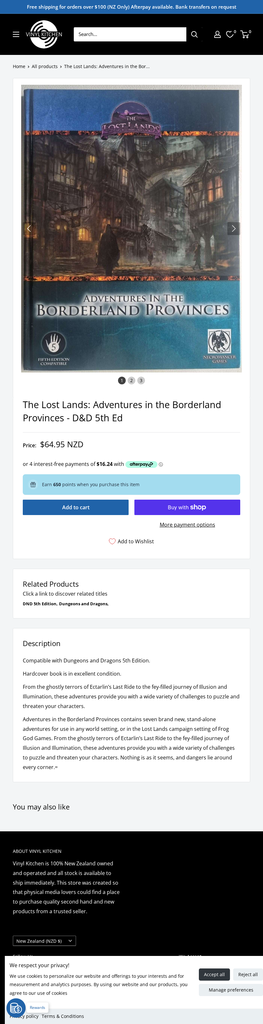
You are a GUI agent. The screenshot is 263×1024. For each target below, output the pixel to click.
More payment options (187, 524)
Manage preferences (231, 990)
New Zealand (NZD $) (39, 941)
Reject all (248, 974)
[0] (245, 34)
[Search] (194, 34)
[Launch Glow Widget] (16, 1008)
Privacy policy (24, 1016)
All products (45, 66)
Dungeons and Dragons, (84, 604)
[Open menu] (16, 34)
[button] (233, 228)
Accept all (214, 974)
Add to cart (75, 507)
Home (19, 66)
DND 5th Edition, (40, 604)
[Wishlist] (229, 34)
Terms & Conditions (63, 1016)
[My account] (217, 34)
